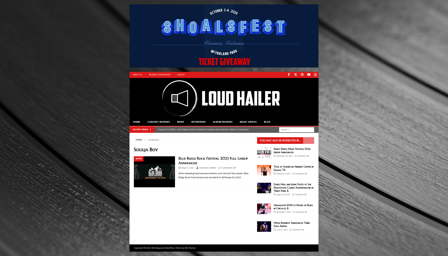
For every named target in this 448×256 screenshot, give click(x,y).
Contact (181, 74)
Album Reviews (223, 122)
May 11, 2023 (188, 168)
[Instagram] (302, 75)
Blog (267, 122)
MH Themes (190, 248)
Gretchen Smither (207, 168)
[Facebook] (289, 75)
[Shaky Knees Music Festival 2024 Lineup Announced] (264, 152)
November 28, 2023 (284, 156)
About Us (137, 74)
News (180, 122)
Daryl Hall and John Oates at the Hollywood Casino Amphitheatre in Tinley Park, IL (293, 187)
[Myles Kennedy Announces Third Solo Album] (264, 226)
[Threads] (315, 75)
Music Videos (248, 122)
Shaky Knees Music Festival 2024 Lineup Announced (292, 150)
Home (136, 122)
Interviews (198, 122)
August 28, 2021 (283, 194)
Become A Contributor (159, 74)
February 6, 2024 (283, 173)
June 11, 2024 (281, 229)
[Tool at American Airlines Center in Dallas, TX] (264, 170)
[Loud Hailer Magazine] (217, 116)
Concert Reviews (158, 122)
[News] (154, 171)
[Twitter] (295, 75)
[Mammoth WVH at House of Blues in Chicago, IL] (264, 209)
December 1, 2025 (283, 212)
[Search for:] (296, 130)
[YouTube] (309, 75)
